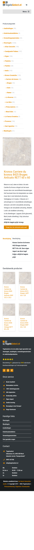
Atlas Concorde (10, 47)
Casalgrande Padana (11, 51)
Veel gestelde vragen (9, 439)
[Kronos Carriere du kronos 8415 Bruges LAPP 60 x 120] (25, 278)
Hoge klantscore (11, 409)
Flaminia (8, 61)
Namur (9, 92)
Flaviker (7, 66)
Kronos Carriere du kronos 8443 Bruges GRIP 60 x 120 (24, 323)
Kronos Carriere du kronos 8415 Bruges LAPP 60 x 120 (24, 291)
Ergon (7, 56)
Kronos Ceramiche (11, 75)
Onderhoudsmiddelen (11, 33)
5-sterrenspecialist (21, 365)
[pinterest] (11, 370)
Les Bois (9, 102)
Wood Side (9, 112)
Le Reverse (9, 97)
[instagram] (8, 370)
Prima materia (10, 107)
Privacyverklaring (9, 486)
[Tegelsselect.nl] (12, 2)
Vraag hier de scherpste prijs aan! (16, 227)
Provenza (8, 121)
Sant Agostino (9, 126)
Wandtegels (8, 131)
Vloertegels (8, 43)
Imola (7, 70)
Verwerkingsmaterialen (11, 38)
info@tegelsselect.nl (12, 463)
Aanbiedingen (8, 28)
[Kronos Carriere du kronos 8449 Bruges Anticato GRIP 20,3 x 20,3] (9, 278)
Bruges (9, 83)
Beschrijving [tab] (6, 239)
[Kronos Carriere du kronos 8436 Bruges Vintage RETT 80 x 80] (9, 310)
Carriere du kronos (12, 79)
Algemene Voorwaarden (23, 486)
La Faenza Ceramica (11, 116)
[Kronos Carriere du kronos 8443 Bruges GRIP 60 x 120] (25, 310)
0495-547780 (10, 459)
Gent (8, 88)
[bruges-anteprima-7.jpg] (17, 151)
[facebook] (4, 370)
